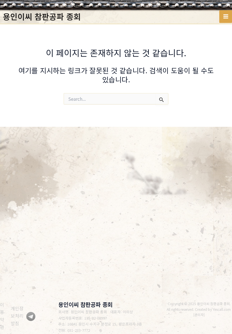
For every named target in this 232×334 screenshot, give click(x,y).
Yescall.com (222, 309)
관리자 (199, 314)
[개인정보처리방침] (18, 316)
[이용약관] (4, 316)
